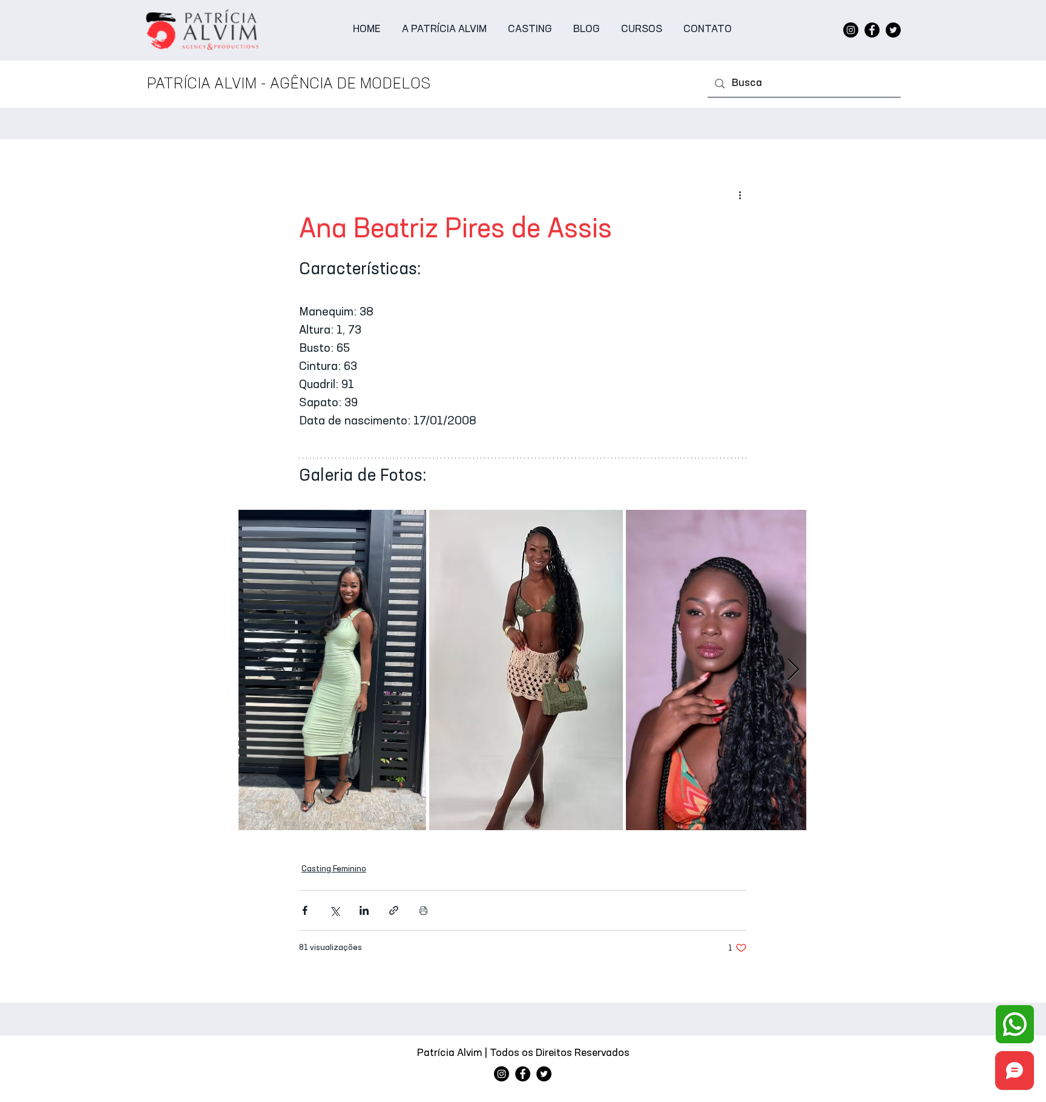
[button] (530, 30)
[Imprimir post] (423, 910)
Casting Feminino (333, 869)
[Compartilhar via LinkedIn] (364, 910)
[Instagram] (850, 30)
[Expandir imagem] (332, 670)
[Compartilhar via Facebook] (305, 910)
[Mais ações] (739, 195)
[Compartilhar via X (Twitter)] (334, 910)
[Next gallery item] (793, 670)
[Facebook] (872, 30)
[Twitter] (893, 30)
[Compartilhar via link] (394, 910)
